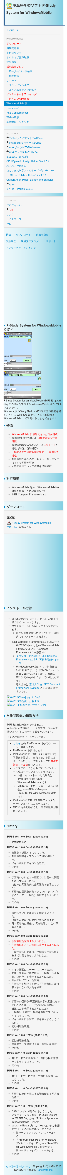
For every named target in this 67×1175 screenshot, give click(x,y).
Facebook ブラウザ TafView (25, 142)
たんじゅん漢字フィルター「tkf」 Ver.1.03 (30, 170)
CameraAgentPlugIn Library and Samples (29, 179)
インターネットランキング (21, 247)
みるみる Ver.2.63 (16, 166)
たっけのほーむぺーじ (18, 1166)
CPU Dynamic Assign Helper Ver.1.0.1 (27, 161)
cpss (11, 184)
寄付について (13, 52)
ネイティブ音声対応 (17, 57)
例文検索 (14, 75)
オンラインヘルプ (19, 85)
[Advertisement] (33, 288)
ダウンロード (23, 234)
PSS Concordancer (17, 112)
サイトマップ (13, 219)
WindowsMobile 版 (16, 103)
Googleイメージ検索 (20, 71)
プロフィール (13, 205)
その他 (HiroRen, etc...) (19, 189)
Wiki (8, 223)
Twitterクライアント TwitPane (26, 138)
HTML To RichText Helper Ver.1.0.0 (26, 175)
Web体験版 (12, 117)
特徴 (8, 234)
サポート (11, 80)
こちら (17, 743)
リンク (10, 214)
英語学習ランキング (17, 122)
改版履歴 (11, 62)
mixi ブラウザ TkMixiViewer (24, 147)
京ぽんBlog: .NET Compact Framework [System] (38, 686)
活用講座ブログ (30, 241)
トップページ (12, 30)
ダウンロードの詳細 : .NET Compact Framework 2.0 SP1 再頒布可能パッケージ (37, 659)
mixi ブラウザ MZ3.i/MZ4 (23, 152)
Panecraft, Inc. (45, 1169)
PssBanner (12, 108)
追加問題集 (12, 48)
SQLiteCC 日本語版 (17, 156)
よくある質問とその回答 (23, 89)
